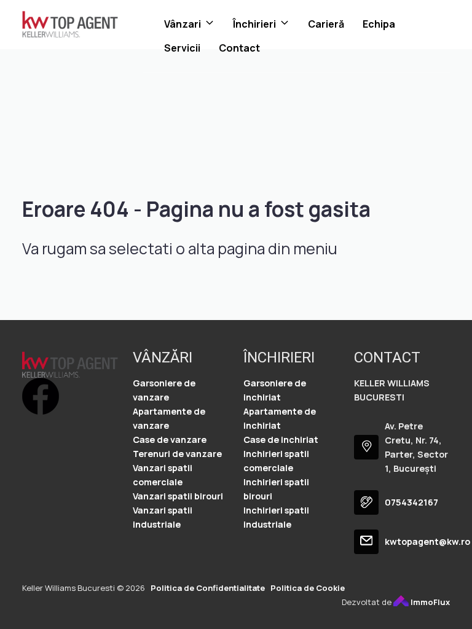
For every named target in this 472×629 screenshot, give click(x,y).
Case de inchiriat (280, 439)
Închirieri (254, 24)
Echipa (379, 24)
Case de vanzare (169, 439)
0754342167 (411, 502)
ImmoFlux (429, 602)
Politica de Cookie (307, 587)
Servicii (182, 48)
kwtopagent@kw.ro (427, 541)
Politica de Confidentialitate (208, 587)
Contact (239, 48)
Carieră (326, 24)
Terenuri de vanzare (177, 453)
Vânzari (182, 24)
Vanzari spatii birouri (178, 496)
